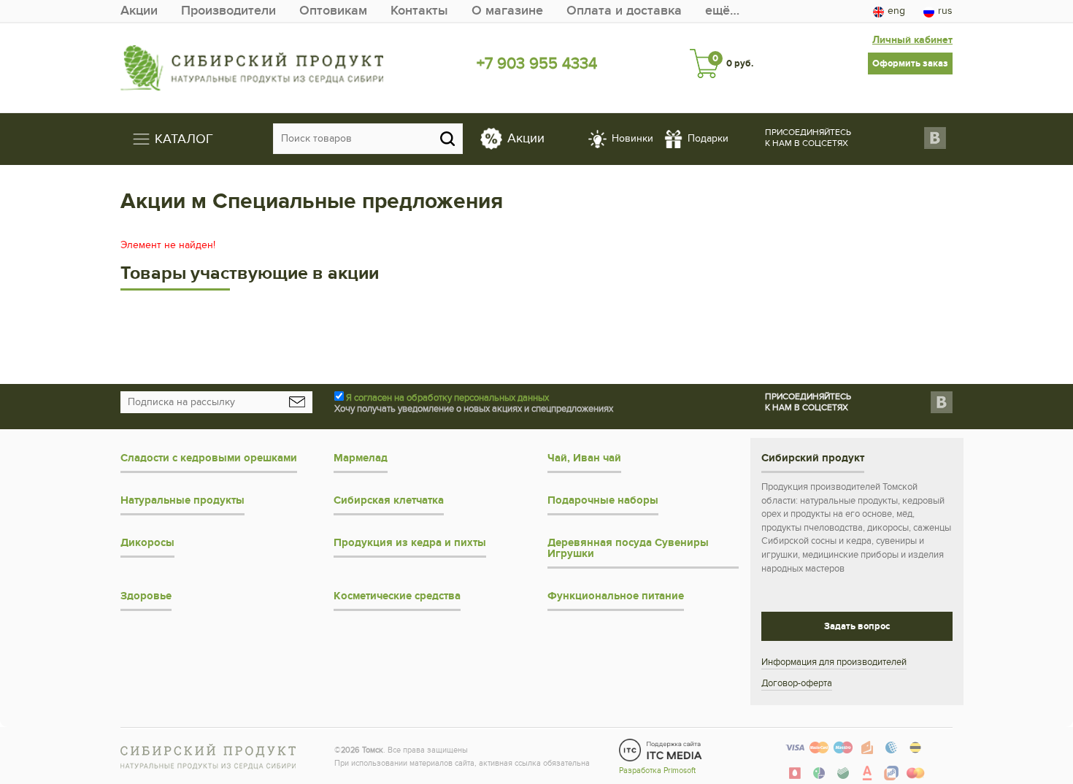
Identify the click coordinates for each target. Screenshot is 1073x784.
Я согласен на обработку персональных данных (447, 398)
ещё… (722, 10)
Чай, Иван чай (584, 458)
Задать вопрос (857, 626)
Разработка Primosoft (657, 770)
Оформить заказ (910, 63)
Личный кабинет (912, 39)
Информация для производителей (834, 662)
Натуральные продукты (182, 500)
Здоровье (146, 596)
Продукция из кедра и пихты (410, 543)
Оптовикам (333, 10)
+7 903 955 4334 (537, 63)
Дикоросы (147, 543)
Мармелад (361, 458)
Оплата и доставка (624, 10)
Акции (139, 10)
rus (945, 10)
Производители (228, 10)
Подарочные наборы (602, 500)
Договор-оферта (796, 683)
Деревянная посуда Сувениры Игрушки (628, 548)
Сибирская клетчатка (389, 500)
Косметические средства (397, 596)
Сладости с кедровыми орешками (208, 458)
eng (896, 10)
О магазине (507, 10)
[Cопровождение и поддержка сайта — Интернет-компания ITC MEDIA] (661, 750)
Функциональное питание (615, 596)
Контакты (419, 10)
